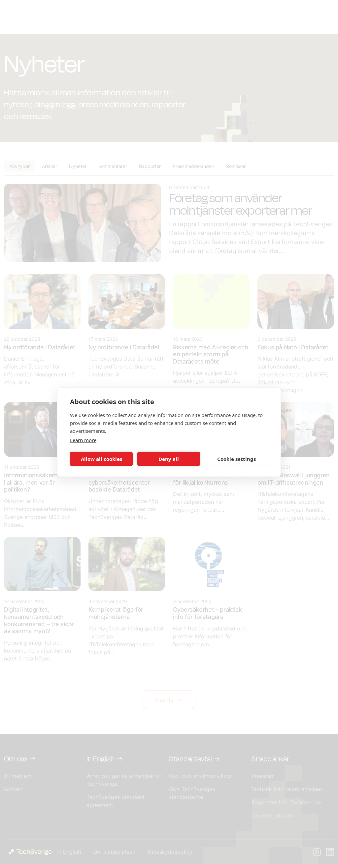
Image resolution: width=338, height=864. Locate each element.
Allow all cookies (101, 459)
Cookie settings (236, 459)
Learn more (83, 439)
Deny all (168, 459)
